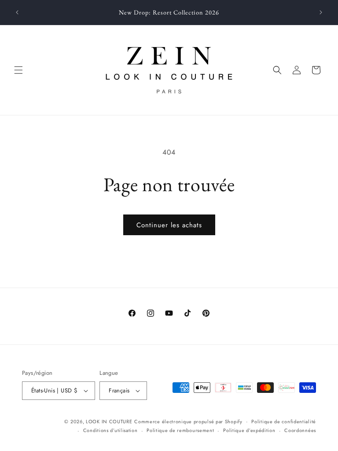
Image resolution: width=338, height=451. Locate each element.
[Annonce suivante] (321, 12)
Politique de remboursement (180, 430)
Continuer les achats (169, 225)
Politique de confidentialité (283, 421)
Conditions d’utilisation (110, 430)
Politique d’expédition (249, 430)
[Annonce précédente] (17, 12)
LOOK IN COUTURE (109, 421)
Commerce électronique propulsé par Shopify (188, 421)
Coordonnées (300, 430)
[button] (18, 70)
